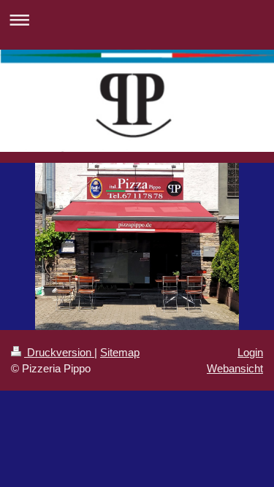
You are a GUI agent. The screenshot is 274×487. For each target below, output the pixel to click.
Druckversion (59, 352)
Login (250, 352)
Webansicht (235, 368)
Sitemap (120, 352)
